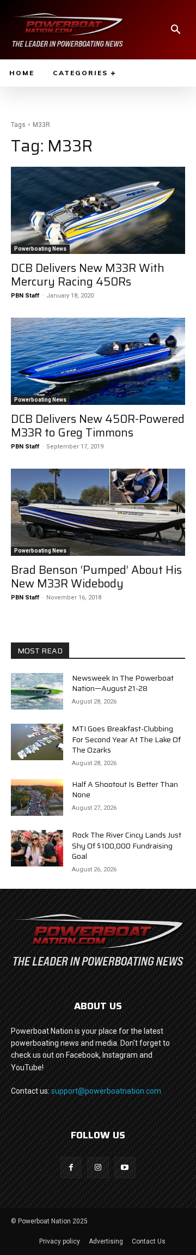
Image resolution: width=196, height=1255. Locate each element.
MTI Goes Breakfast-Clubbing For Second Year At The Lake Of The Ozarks (126, 739)
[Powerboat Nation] (67, 29)
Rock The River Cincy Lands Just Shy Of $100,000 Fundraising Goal (126, 845)
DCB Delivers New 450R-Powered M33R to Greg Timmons (98, 425)
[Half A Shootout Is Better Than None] (37, 797)
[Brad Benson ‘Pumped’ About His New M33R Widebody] (98, 512)
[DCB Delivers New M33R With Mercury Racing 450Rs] (98, 210)
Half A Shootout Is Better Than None (125, 789)
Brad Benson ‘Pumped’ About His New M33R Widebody (96, 576)
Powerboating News (40, 249)
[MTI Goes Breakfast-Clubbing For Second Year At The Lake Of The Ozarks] (37, 742)
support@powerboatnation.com (106, 1091)
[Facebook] (71, 1167)
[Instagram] (97, 1167)
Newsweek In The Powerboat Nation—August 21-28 (123, 683)
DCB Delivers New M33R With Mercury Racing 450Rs (87, 274)
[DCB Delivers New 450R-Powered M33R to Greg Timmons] (98, 361)
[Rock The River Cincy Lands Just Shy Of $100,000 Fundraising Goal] (37, 848)
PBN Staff (25, 295)
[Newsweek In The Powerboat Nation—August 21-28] (37, 691)
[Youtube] (125, 1167)
